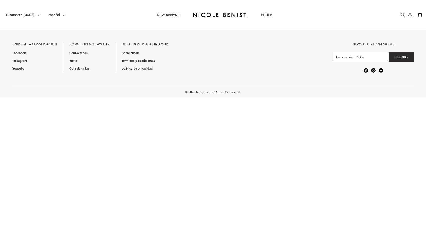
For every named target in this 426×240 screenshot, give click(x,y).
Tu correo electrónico (350, 57)
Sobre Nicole (131, 53)
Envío (73, 60)
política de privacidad (137, 68)
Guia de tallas (79, 68)
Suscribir (401, 57)
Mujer (266, 14)
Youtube (18, 68)
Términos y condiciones (138, 60)
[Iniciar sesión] (410, 15)
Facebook (19, 53)
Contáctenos (78, 53)
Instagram (19, 60)
